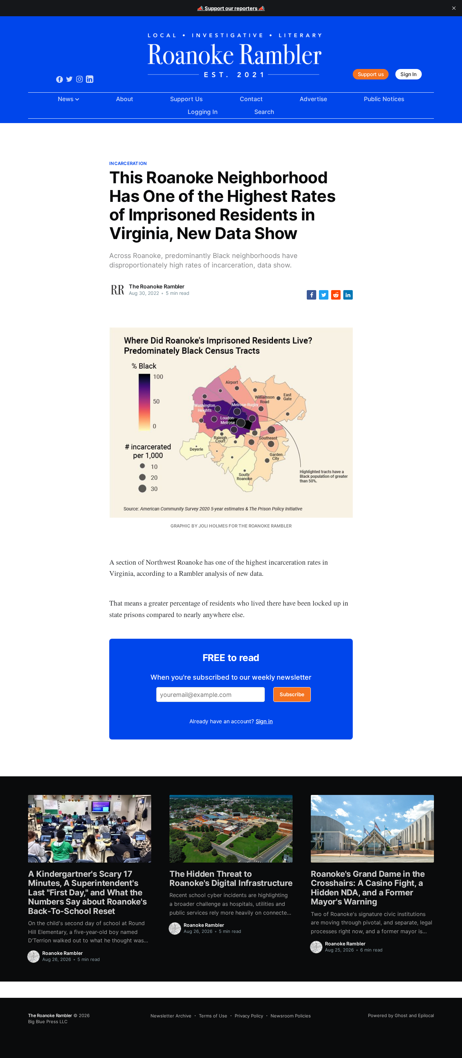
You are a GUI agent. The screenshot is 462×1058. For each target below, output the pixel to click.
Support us (371, 74)
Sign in (264, 721)
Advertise (313, 98)
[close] (453, 8)
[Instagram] (79, 79)
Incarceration (128, 163)
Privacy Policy (249, 1015)
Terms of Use (213, 1015)
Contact (251, 98)
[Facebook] (59, 79)
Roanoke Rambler (62, 953)
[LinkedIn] (89, 79)
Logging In (202, 111)
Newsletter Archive (171, 1015)
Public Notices (384, 98)
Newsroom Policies (291, 1015)
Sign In (408, 74)
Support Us (186, 98)
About (124, 98)
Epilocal (426, 1015)
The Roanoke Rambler (156, 286)
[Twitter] (69, 79)
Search (264, 111)
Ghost (401, 1015)
